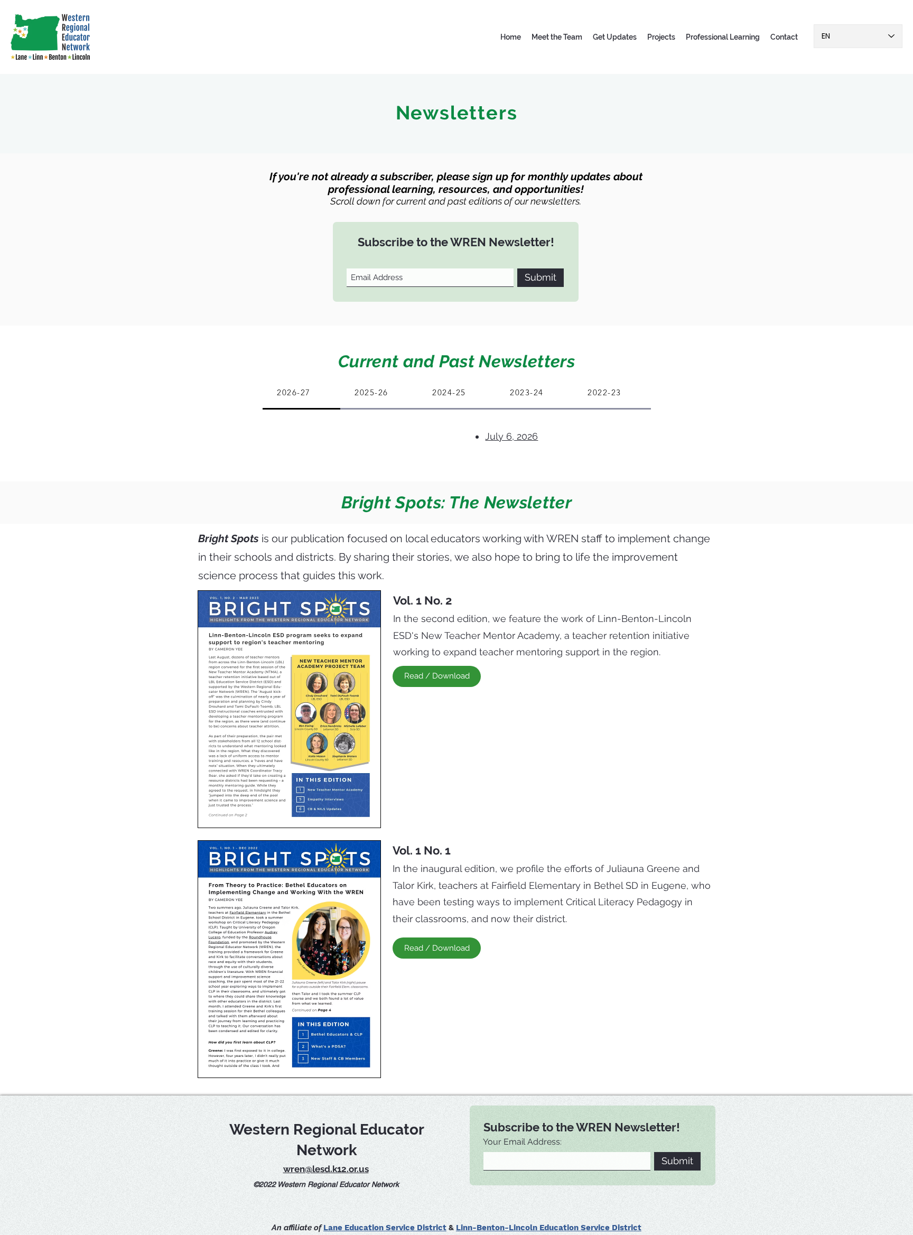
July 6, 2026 (511, 436)
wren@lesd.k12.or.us (326, 1169)
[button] (557, 37)
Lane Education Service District (384, 1227)
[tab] (301, 393)
